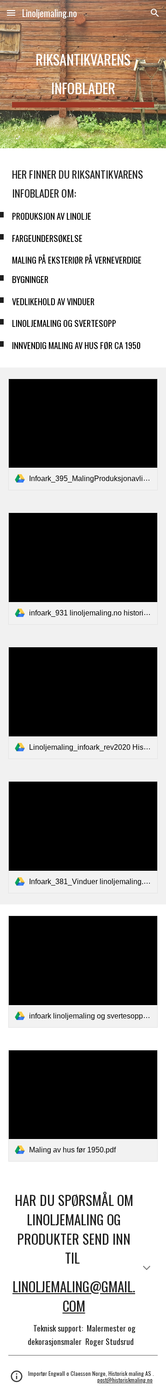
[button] (11, 12)
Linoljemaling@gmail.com (73, 1295)
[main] (83, 74)
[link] (83, 435)
